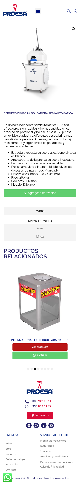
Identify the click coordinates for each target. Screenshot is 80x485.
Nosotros (11, 454)
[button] (38, 11)
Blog (8, 449)
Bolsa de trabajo (15, 459)
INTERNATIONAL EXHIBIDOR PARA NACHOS (40, 340)
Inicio (9, 443)
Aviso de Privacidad (52, 466)
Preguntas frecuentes (53, 441)
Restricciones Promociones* (56, 462)
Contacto (11, 469)
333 (41, 401)
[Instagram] (36, 425)
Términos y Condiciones (54, 456)
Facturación (47, 446)
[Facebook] (29, 425)
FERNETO (45, 221)
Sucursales (12, 464)
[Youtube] (51, 425)
